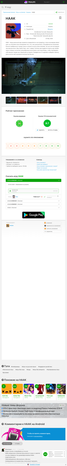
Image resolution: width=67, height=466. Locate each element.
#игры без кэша (20, 369)
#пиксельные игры (8, 369)
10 (58, 146)
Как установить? (41, 162)
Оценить (41, 130)
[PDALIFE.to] (30, 2)
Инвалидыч (8, 449)
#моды (29, 369)
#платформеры (15, 366)
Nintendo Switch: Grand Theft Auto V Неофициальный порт (28, 411)
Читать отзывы (53, 130)
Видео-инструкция (42, 168)
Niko (17, 196)
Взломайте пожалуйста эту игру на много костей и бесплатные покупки (31, 415)
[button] (64, 59)
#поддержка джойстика (45, 366)
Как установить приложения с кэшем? (47, 166)
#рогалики (6, 372)
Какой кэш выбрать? (42, 164)
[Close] (66, 465)
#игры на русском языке (29, 366)
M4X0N (11, 225)
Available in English (35, 464)
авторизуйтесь (38, 436)
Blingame (50, 29)
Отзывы (17, 443)
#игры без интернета (39, 369)
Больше (62, 405)
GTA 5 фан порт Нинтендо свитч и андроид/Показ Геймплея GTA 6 (32, 408)
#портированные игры (53, 369)
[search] (30, 7)
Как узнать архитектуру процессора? (47, 169)
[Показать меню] (2, 2)
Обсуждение (7, 443)
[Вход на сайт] (63, 2)
